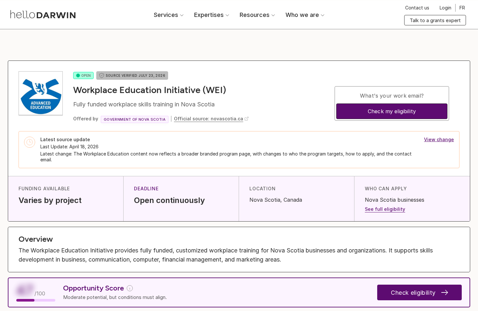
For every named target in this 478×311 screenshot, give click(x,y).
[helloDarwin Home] (42, 14)
